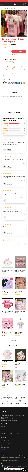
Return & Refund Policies (6, 443)
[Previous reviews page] (18, 243)
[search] (24, 4)
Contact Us (3, 445)
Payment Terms (4, 441)
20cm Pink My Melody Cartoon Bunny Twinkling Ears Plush (7, 270)
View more (14, 340)
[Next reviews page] (25, 243)
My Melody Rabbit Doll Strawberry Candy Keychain (6, 384)
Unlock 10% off (3, 466)
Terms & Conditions (5, 428)
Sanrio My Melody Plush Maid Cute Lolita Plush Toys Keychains (20, 332)
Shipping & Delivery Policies (6, 440)
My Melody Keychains (10, 8)
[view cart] (26, 4)
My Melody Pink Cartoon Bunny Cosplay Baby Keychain (20, 363)
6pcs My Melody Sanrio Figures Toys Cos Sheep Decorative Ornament (20, 270)
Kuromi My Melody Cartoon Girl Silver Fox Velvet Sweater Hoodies (7, 291)
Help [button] (25, 470)
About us (3, 426)
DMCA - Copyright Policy (6, 431)
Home (2, 8)
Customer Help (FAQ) (5, 447)
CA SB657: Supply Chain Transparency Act (10, 433)
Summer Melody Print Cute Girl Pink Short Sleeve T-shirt (20, 291)
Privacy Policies (4, 430)
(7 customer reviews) (12, 44)
